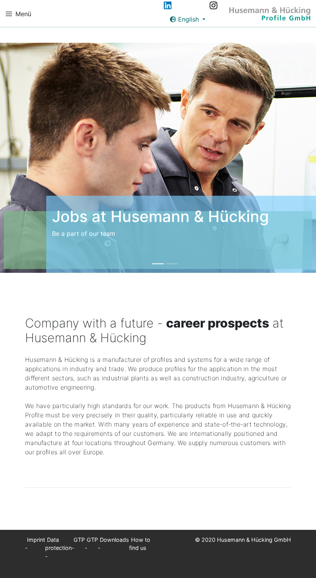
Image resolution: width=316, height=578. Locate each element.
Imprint (36, 539)
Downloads (114, 539)
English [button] (188, 19)
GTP (79, 539)
